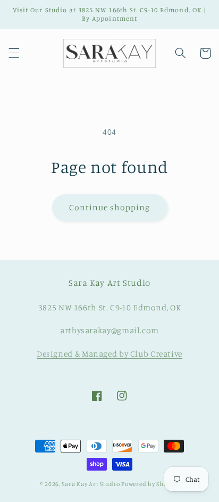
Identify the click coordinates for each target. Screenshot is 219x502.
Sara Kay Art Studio (91, 484)
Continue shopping (109, 207)
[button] (14, 53)
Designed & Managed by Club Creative (109, 354)
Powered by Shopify (150, 484)
